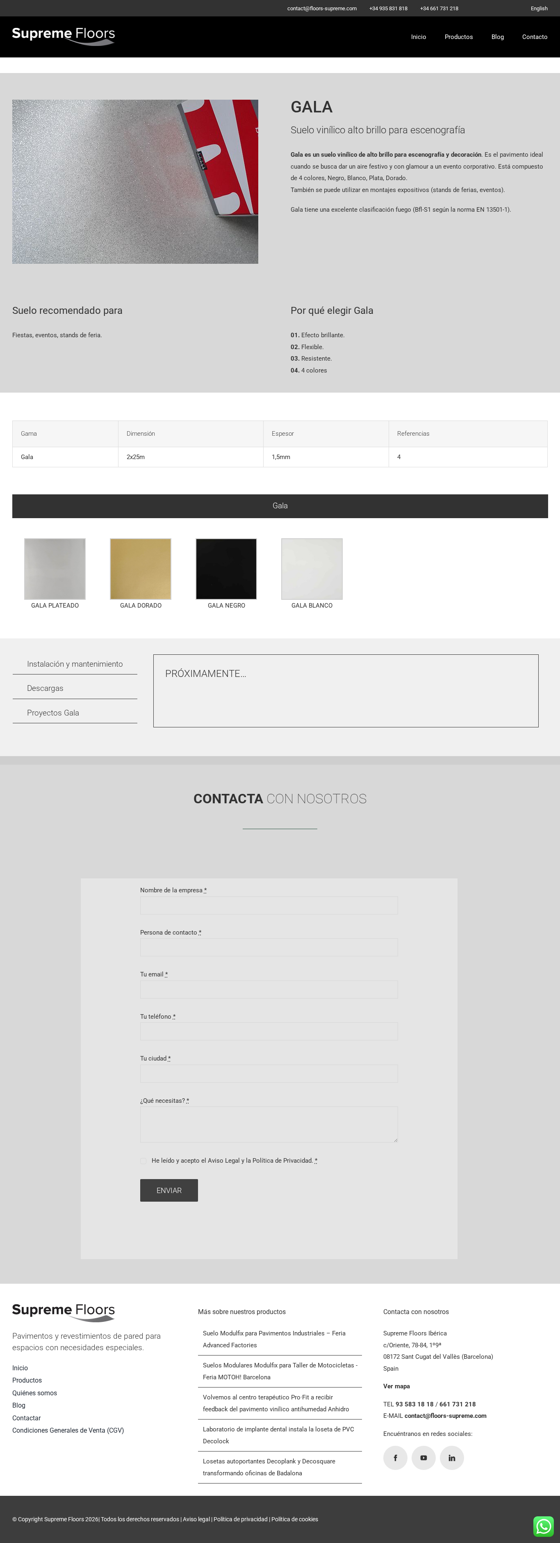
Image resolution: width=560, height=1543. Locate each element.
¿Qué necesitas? (164, 1100)
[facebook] (395, 1458)
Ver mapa (396, 1386)
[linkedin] (452, 1458)
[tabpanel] (280, 576)
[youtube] (424, 1458)
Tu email (154, 974)
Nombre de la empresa (173, 890)
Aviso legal (196, 1519)
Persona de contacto (170, 932)
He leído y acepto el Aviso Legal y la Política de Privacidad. (234, 1160)
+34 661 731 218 (439, 8)
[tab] (280, 506)
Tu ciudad (155, 1058)
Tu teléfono (157, 1016)
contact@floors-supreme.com (322, 8)
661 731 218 (457, 1404)
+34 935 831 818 (388, 8)
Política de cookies (294, 1519)
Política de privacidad (241, 1519)
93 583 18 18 (415, 1404)
